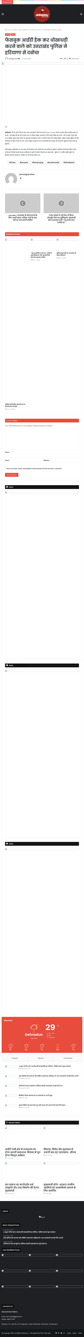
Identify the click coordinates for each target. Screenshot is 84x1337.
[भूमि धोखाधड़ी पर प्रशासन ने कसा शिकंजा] (68, 244)
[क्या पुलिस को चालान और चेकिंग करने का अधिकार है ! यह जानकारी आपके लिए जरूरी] (11, 1079)
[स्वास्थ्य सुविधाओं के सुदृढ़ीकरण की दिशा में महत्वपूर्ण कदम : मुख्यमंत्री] (15, 1293)
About (75, 1333)
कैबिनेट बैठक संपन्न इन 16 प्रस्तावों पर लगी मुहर (35, 1095)
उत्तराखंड (14, 30)
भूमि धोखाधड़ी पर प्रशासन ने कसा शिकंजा (66, 254)
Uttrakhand (69, 162)
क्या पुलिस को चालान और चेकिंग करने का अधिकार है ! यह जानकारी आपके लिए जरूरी (49, 1076)
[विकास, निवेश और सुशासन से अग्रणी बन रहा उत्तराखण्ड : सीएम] (61, 1137)
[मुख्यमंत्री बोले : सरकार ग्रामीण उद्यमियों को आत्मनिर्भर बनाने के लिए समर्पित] (61, 1172)
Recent (41, 1058)
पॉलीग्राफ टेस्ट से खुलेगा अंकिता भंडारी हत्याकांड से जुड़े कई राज (40, 1086)
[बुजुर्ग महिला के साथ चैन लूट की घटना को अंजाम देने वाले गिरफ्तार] (11, 1108)
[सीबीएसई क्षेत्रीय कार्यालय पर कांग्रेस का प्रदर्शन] (16, 320)
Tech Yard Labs (45, 1333)
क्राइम (13, 34)
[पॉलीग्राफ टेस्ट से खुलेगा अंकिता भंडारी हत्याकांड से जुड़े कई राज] (11, 1089)
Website (46, 460)
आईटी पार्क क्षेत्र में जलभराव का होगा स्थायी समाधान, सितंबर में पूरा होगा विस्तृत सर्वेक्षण (22, 1152)
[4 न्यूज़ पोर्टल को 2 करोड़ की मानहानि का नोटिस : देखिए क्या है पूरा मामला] (11, 1069)
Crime (13, 162)
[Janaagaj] (42, 14)
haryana (24, 162)
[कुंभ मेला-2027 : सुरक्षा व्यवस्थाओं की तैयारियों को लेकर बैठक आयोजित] (69, 1293)
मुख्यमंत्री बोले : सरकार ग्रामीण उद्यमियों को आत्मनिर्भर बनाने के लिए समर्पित (60, 1187)
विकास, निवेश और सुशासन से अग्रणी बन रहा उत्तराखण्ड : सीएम (60, 1151)
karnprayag (38, 162)
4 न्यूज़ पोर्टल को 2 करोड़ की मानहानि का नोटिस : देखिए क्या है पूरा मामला (45, 1066)
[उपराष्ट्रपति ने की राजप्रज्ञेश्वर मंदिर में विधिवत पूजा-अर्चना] (69, 1277)
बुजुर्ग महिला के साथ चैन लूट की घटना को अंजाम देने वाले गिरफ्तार (42, 1105)
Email (7, 460)
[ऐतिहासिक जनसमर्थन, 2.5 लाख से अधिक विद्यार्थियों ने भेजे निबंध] (15, 1261)
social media (54, 162)
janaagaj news (13, 58)
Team (80, 1333)
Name (7, 452)
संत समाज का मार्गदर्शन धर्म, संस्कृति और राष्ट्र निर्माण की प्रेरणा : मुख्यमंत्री (22, 1187)
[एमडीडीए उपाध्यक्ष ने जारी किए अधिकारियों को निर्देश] (42, 1293)
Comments (68, 1058)
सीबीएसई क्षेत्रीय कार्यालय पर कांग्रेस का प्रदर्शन (15, 405)
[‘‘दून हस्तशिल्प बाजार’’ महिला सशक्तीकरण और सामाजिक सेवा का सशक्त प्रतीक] (42, 244)
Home (8, 30)
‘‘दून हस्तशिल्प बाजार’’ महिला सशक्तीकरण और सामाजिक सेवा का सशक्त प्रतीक (41, 255)
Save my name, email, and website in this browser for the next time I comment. (34, 468)
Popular (15, 1058)
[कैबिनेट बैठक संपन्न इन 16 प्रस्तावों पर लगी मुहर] (11, 1098)
